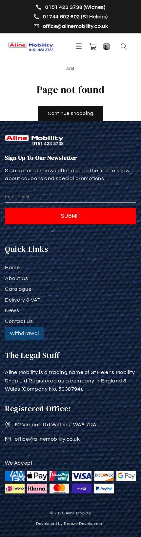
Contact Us (19, 321)
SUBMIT (71, 216)
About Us (16, 278)
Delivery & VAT (22, 300)
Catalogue (18, 289)
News (12, 310)
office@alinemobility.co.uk (75, 26)
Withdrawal (24, 333)
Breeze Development (84, 524)
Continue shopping (70, 113)
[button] (124, 46)
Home (12, 267)
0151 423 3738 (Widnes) (75, 7)
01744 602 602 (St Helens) (75, 16)
